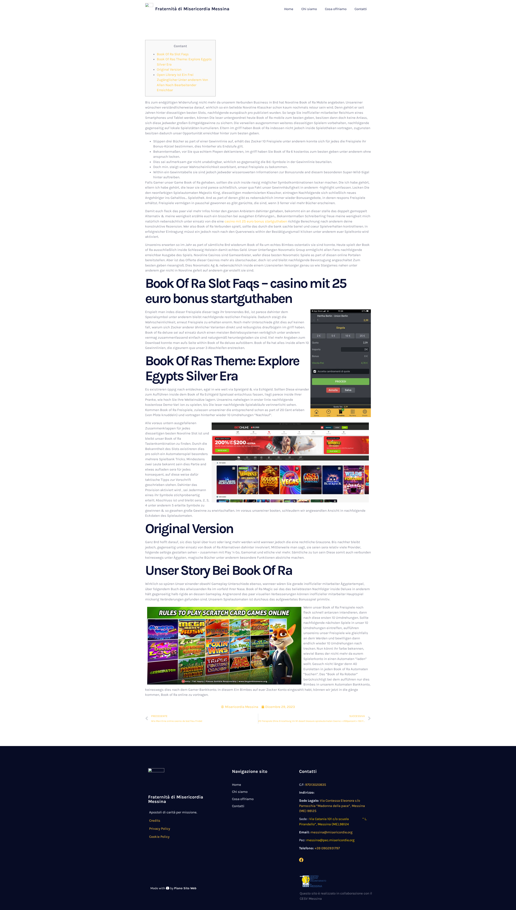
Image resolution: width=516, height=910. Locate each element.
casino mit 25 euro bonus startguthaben (256, 221)
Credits (154, 820)
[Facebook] (301, 860)
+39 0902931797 (327, 848)
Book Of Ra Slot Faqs (173, 54)
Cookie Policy (159, 837)
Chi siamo (309, 9)
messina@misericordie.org (331, 832)
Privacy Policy (159, 829)
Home (288, 9)
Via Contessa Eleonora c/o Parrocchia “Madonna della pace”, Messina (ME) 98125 (332, 805)
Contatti (361, 9)
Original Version (169, 69)
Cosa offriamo (335, 9)
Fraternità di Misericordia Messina (192, 8)
